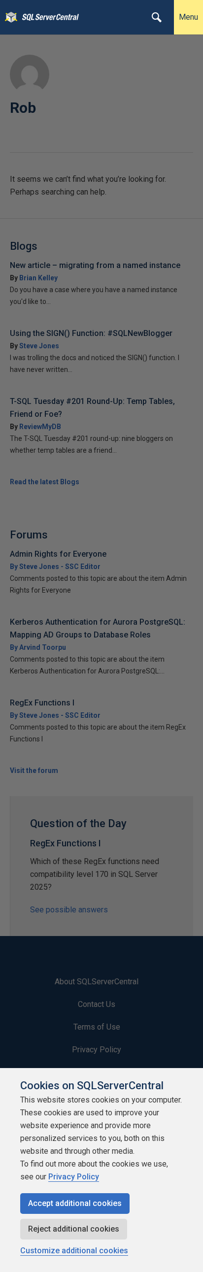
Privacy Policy (73, 1176)
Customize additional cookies (74, 1250)
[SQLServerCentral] (8, 17)
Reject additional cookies (73, 1229)
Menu (188, 17)
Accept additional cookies (75, 1203)
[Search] (156, 17)
